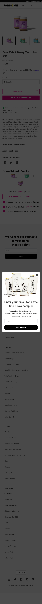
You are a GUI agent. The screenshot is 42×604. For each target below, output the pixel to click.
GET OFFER (21, 327)
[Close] (37, 275)
